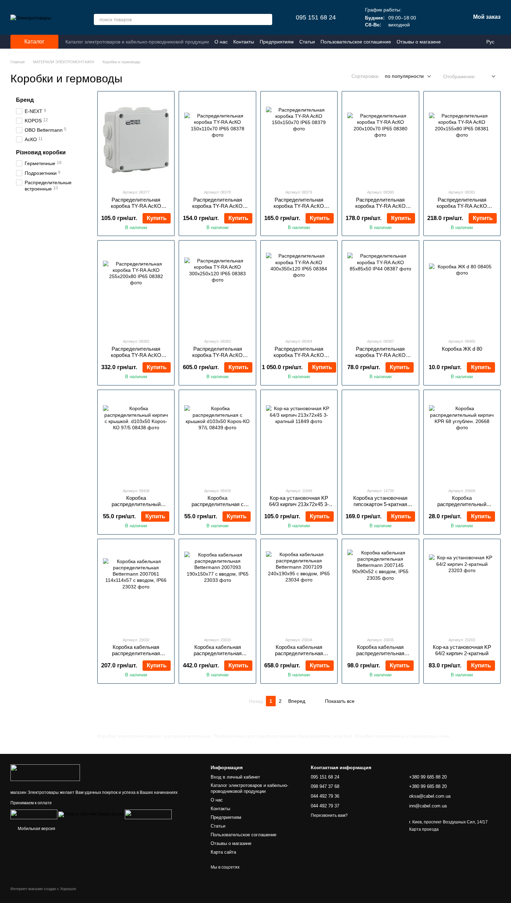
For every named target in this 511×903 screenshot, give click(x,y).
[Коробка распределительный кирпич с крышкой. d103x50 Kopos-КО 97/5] (136, 438)
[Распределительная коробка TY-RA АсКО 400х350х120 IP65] (299, 289)
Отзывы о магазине (419, 41)
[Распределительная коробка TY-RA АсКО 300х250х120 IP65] (217, 289)
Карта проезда (424, 829)
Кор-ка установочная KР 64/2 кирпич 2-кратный (462, 650)
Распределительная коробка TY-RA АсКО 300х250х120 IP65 (217, 355)
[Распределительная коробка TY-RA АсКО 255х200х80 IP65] (136, 289)
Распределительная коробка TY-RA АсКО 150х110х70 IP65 (217, 206)
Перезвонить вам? (329, 815)
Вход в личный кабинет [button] (235, 777)
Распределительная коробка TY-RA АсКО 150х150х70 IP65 (299, 206)
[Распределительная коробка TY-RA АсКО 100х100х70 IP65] (136, 140)
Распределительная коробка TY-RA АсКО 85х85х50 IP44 (380, 355)
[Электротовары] (45, 772)
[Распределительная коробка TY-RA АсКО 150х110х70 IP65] (217, 140)
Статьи (307, 41)
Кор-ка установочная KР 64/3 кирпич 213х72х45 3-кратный (299, 504)
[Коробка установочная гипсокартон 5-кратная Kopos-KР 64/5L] (380, 438)
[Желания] (428, 17)
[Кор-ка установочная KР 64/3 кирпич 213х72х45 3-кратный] (299, 438)
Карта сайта (223, 852)
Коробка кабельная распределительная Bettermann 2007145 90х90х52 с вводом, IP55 (380, 656)
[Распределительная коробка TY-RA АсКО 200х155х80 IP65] (462, 140)
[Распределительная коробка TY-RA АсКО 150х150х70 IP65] (299, 140)
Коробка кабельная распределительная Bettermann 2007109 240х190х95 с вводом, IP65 (299, 656)
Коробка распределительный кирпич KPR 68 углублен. (462, 504)
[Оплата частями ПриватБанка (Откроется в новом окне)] (91, 814)
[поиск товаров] (266, 19)
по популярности (404, 76)
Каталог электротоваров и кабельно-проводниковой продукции (137, 41)
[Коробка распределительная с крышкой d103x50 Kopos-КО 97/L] (217, 438)
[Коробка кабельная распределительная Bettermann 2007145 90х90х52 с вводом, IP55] (380, 587)
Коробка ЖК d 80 (462, 349)
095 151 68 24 (316, 17)
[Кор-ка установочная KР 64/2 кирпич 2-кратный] (462, 587)
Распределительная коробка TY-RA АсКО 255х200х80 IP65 (136, 355)
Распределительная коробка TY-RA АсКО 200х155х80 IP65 (462, 206)
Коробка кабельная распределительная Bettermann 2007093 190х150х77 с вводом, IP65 (217, 656)
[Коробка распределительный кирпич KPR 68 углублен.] (462, 438)
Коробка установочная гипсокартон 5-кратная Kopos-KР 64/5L (380, 504)
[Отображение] (488, 76)
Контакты (243, 41)
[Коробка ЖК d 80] (462, 289)
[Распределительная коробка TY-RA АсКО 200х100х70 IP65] (380, 140)
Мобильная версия (36, 828)
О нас (221, 41)
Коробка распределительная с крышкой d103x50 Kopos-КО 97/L (218, 507)
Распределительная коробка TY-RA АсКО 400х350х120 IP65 (299, 355)
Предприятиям (277, 41)
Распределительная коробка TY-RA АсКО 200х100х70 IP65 (380, 206)
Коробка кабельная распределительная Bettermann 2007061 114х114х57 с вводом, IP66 (136, 656)
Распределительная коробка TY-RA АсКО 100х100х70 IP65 (136, 206)
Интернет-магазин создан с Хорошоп (43, 889)
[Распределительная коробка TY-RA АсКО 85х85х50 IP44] (380, 289)
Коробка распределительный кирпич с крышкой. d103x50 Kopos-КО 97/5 (136, 507)
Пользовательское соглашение (356, 41)
